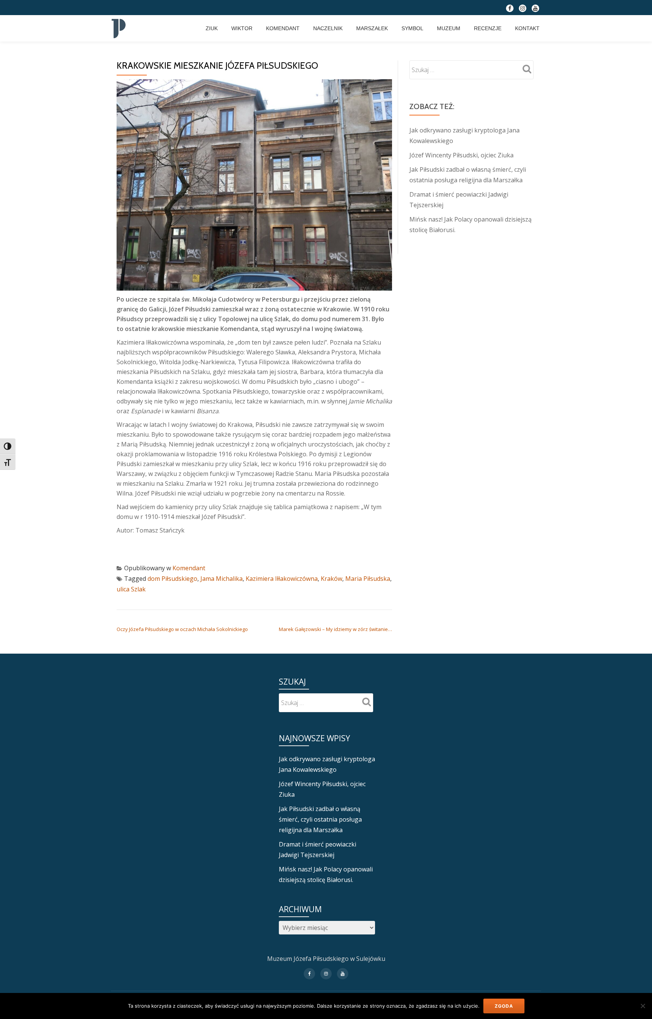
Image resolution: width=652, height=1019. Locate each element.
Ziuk (212, 28)
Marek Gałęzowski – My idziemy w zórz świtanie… (335, 629)
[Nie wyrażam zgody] (642, 1006)
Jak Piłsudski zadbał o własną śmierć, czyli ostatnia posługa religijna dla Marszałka (320, 819)
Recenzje (487, 28)
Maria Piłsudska (367, 578)
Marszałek (372, 28)
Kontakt (527, 28)
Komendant (283, 28)
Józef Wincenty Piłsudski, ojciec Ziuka (461, 155)
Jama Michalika (221, 578)
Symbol (412, 28)
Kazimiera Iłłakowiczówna (282, 578)
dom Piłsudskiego (172, 578)
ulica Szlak (131, 589)
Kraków (331, 578)
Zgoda (504, 1006)
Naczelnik (328, 28)
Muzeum (448, 28)
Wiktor (241, 28)
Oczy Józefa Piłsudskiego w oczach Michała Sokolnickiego (182, 629)
